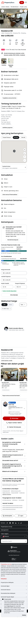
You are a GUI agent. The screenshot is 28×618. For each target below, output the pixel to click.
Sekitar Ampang (6, 492)
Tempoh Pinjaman (20, 283)
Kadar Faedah (5, 283)
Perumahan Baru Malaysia (8, 593)
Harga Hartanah (5, 269)
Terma (21, 430)
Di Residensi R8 (6, 491)
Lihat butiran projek (6, 360)
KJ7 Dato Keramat (6, 500)
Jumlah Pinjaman (6, 276)
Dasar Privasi (6, 432)
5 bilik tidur (22, 492)
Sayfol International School (9, 509)
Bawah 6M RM (14, 492)
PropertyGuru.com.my (6, 564)
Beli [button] (4, 304)
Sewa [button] (10, 304)
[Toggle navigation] (25, 2)
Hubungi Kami (4, 530)
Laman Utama (5, 7)
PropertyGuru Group (6, 526)
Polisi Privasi (10, 606)
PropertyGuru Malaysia (7, 582)
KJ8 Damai (14, 500)
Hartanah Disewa (5, 589)
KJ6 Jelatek (21, 500)
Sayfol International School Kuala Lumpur (12, 505)
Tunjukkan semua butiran (9, 98)
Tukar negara (4, 533)
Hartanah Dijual (5, 586)
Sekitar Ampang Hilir (16, 491)
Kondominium (14, 7)
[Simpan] (21, 11)
